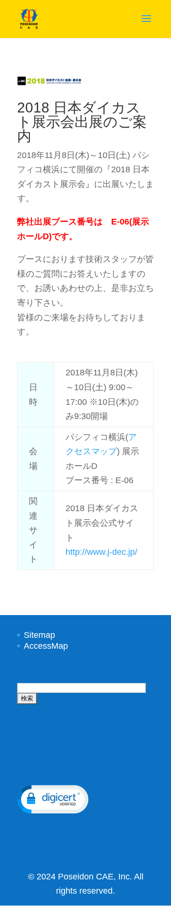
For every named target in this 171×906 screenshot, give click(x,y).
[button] (52, 799)
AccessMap (46, 646)
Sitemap (39, 635)
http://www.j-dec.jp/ (101, 552)
